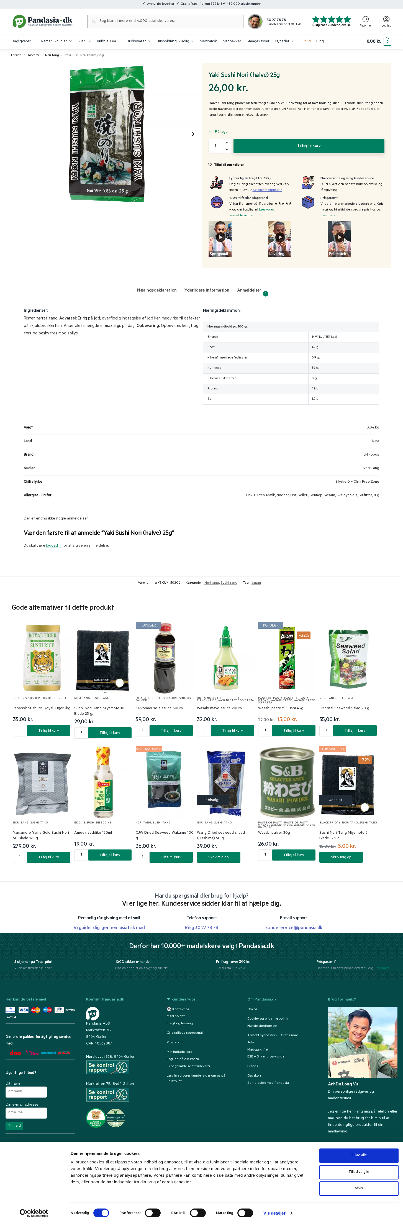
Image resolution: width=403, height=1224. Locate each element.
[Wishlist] (60, 631)
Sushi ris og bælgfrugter (50, 698)
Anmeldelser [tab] (252, 291)
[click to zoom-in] (107, 134)
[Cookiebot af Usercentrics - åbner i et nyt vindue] (33, 1213)
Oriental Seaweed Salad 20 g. (344, 708)
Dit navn (13, 1083)
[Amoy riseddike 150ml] (103, 782)
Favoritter (366, 26)
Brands (252, 1066)
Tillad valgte (358, 1172)
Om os (252, 1009)
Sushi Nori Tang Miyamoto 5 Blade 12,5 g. (343, 836)
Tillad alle (359, 1155)
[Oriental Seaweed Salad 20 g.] (348, 658)
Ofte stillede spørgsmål (185, 1033)
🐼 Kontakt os (178, 1009)
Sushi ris (20, 698)
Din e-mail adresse (22, 1104)
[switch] (153, 1213)
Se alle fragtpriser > (267, 190)
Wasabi (263, 700)
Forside (16, 56)
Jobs (251, 1042)
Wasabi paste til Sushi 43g (280, 708)
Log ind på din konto (183, 1059)
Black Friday (329, 823)
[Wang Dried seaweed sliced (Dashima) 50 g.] (226, 782)
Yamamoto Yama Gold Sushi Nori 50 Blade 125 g (41, 836)
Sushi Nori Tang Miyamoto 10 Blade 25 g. (99, 711)
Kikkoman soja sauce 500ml (160, 708)
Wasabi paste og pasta (236, 700)
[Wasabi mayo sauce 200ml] (226, 658)
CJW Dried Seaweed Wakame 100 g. (165, 836)
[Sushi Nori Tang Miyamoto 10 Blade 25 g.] (103, 658)
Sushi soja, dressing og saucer (163, 699)
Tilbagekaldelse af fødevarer (188, 1066)
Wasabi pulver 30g (274, 833)
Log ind (386, 26)
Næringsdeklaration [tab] (157, 290)
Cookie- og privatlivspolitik (267, 1019)
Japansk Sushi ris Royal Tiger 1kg (41, 708)
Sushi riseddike (99, 823)
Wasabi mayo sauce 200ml (220, 708)
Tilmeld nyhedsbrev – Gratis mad (272, 1035)
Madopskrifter (258, 1050)
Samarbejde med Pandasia (268, 1083)
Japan (256, 583)
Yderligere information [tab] (206, 290)
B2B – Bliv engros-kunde (265, 1057)
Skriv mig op (218, 858)
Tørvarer (33, 56)
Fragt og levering (180, 1024)
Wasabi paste (281, 700)
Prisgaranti (175, 1042)
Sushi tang (228, 583)
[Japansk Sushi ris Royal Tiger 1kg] (42, 658)
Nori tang (52, 56)
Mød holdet (176, 1016)
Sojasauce (144, 698)
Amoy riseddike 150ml (93, 833)
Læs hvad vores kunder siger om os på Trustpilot (196, 1078)
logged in (53, 546)
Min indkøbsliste (179, 1052)
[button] (379, 42)
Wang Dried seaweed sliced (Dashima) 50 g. (221, 836)
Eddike (79, 823)
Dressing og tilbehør (214, 698)
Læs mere (327, 216)
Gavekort (254, 1076)
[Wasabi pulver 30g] (287, 782)
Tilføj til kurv (309, 146)
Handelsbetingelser (262, 1026)
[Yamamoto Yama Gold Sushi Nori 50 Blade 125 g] (42, 782)
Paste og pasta (270, 698)
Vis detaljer (274, 1213)
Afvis (359, 1188)
